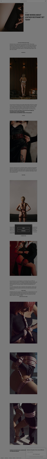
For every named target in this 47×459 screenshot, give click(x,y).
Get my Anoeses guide (36, 454)
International (23, 230)
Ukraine (23, 228)
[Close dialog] (45, 448)
